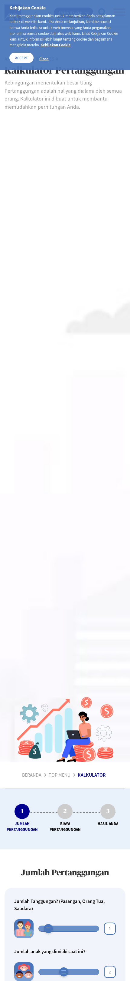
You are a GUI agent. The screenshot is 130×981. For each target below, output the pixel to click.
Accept (21, 57)
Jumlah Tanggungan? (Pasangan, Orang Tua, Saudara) (59, 904)
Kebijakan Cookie (56, 44)
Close (44, 58)
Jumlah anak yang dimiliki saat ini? (49, 951)
